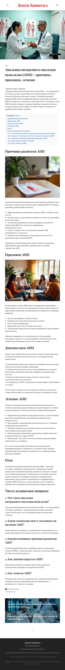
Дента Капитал (32, 5)
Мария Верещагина (13, 589)
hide (17, 116)
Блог (6, 65)
